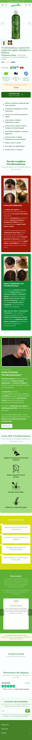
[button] (2, 5)
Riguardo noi (5, 724)
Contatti (3, 733)
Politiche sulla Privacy (21, 716)
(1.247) (13, 62)
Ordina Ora (7, 426)
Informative (4, 729)
